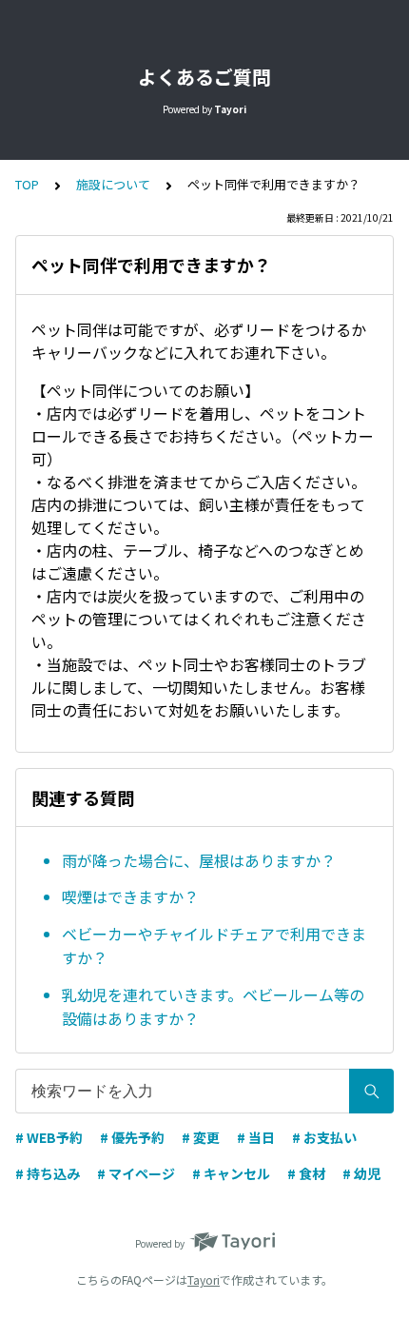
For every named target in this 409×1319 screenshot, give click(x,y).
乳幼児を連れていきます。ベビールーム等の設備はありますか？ (213, 1007)
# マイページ (136, 1173)
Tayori (203, 1279)
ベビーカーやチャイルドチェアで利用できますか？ (214, 946)
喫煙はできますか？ (130, 896)
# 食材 (306, 1173)
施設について (113, 184)
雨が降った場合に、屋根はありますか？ (199, 860)
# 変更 (201, 1137)
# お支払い (324, 1137)
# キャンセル (231, 1173)
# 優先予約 (132, 1137)
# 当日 (256, 1137)
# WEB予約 (49, 1137)
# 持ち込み (47, 1173)
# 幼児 (361, 1173)
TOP (27, 184)
